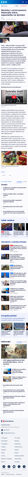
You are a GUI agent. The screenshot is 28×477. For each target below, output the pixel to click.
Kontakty (17, 461)
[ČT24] (4, 2)
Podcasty (3, 450)
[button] (14, 97)
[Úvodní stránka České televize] (7, 421)
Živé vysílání (4, 441)
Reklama (17, 441)
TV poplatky (4, 444)
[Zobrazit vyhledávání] (23, 2)
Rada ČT (17, 450)
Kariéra (16, 452)
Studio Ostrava (18, 447)
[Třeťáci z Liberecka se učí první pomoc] (14, 158)
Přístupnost (19, 474)
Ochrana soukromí (10, 474)
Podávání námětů (19, 455)
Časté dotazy (18, 458)
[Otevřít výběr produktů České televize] (26, 2)
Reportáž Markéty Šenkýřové (8, 105)
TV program (4, 438)
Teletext (3, 447)
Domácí (4, 175)
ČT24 (2, 18)
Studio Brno (18, 444)
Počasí (3, 452)
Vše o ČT (3, 461)
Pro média (17, 438)
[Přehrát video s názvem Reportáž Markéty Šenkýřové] (14, 97)
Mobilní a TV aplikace (6, 458)
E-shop (3, 455)
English (2, 474)
